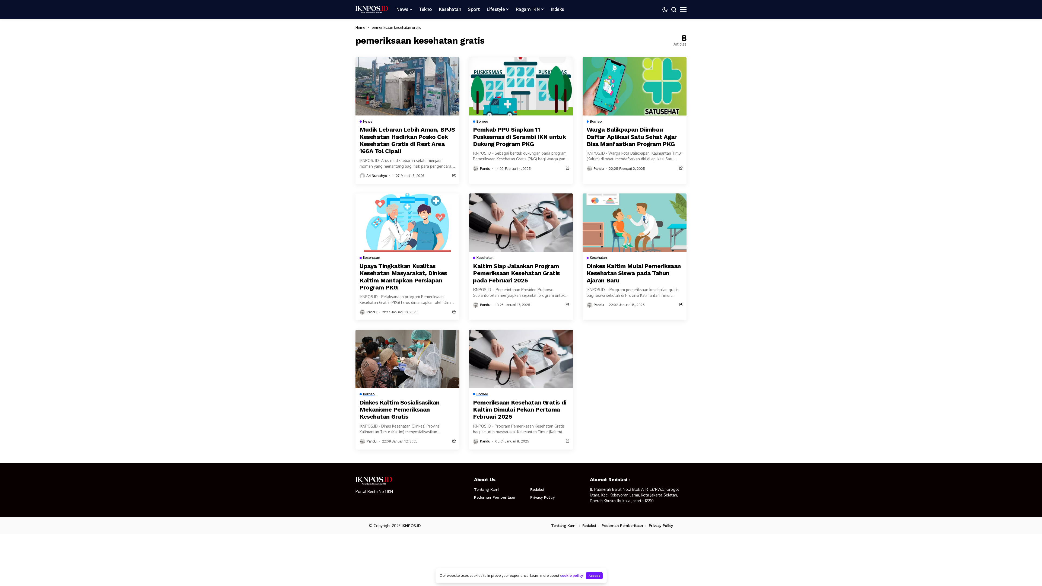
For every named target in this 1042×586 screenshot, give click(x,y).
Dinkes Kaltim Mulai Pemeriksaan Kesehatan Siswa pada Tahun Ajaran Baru (634, 273)
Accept (594, 576)
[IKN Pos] (371, 9)
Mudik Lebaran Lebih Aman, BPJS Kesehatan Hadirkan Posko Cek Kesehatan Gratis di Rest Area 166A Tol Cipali (407, 140)
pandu (485, 169)
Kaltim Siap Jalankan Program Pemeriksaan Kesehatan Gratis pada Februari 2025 (516, 273)
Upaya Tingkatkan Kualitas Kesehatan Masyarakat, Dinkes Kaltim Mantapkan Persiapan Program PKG (403, 277)
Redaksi (537, 489)
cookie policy (571, 575)
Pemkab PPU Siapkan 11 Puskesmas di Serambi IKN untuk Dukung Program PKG (519, 136)
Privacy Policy (542, 497)
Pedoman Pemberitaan (494, 497)
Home (360, 27)
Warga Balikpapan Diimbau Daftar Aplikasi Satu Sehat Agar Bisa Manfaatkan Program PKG (632, 136)
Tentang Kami (486, 489)
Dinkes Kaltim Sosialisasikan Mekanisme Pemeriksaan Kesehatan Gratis (400, 409)
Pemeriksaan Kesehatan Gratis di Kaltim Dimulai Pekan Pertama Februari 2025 (519, 409)
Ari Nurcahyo (376, 176)
